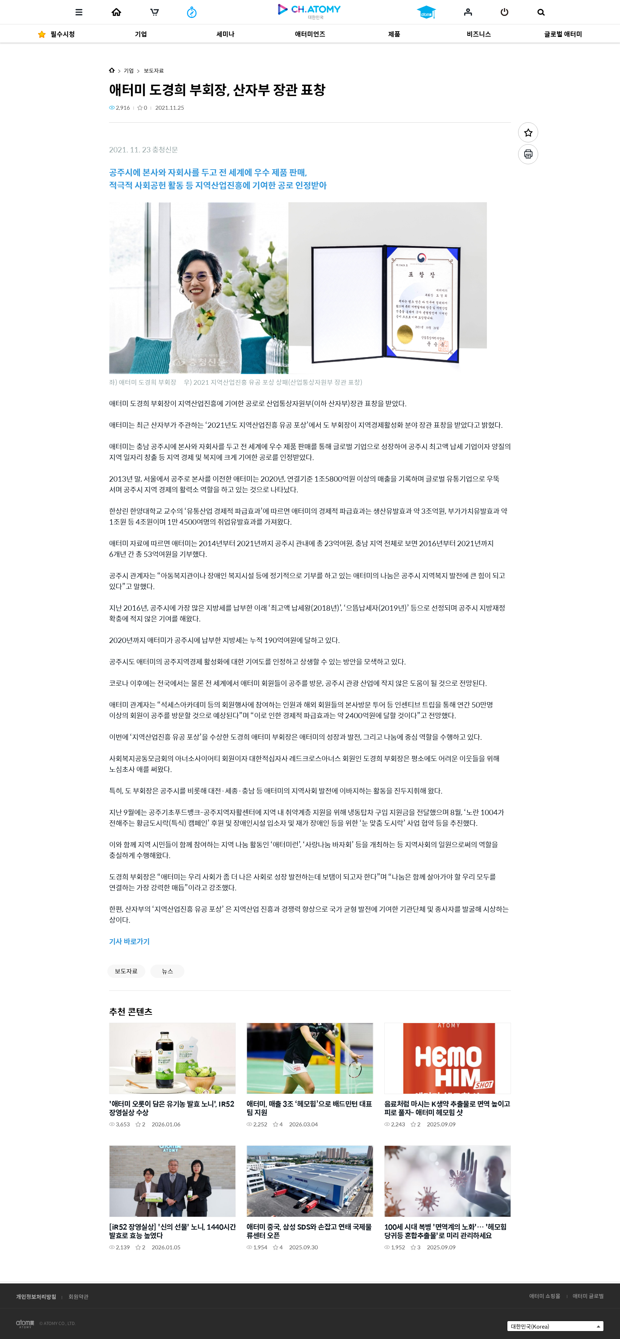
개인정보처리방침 (36, 1296)
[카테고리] (79, 12)
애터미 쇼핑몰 (544, 1296)
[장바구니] (154, 12)
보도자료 (153, 70)
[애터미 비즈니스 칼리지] (426, 12)
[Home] (116, 12)
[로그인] (504, 12)
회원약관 (79, 1296)
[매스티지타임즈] (192, 12)
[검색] (540, 12)
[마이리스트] (468, 11)
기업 (129, 70)
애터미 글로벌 (588, 1296)
